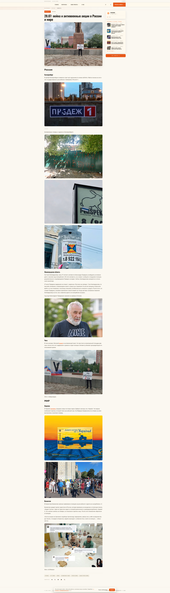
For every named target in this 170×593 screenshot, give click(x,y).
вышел (61, 343)
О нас (83, 4)
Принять (112, 589)
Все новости (115, 55)
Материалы (64, 4)
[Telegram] (52, 579)
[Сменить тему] (105, 5)
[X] (55, 579)
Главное (57, 4)
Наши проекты (74, 4)
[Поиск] (110, 5)
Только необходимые (102, 589)
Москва (53, 8)
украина (47, 575)
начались (53, 409)
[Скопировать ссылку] (64, 579)
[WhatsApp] (61, 579)
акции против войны (84, 575)
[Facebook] (58, 579)
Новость (48, 11)
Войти (124, 1)
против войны (75, 575)
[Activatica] (48, 5)
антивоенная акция (65, 575)
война (58, 575)
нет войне (53, 575)
